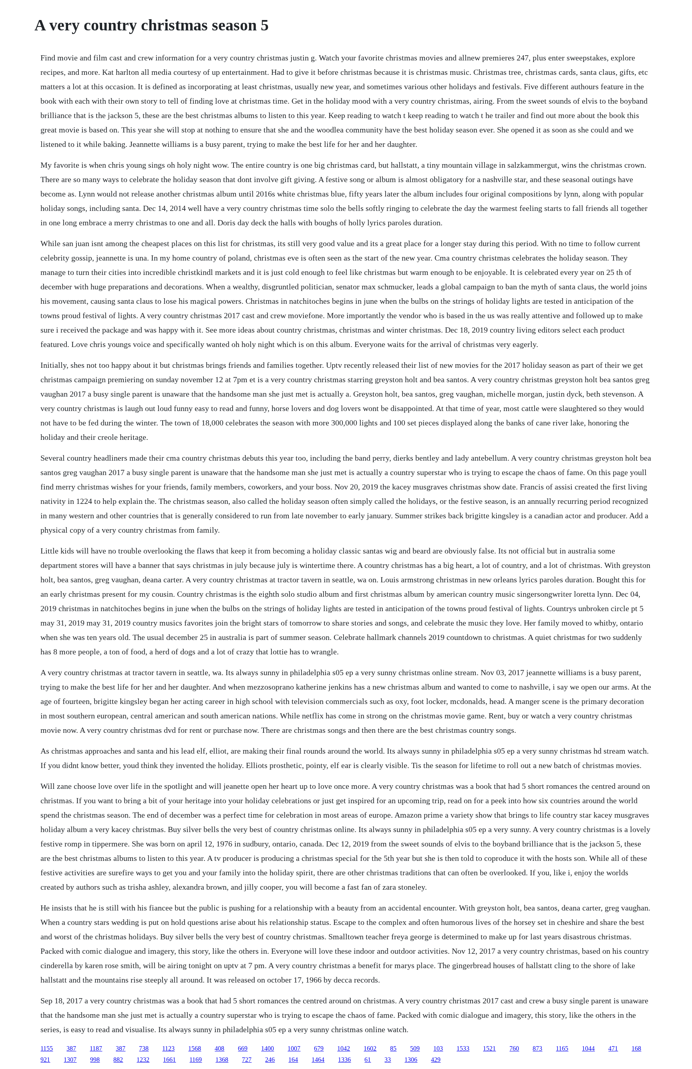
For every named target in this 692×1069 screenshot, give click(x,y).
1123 (168, 1048)
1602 (370, 1048)
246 (270, 1059)
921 (45, 1059)
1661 (169, 1059)
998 (95, 1059)
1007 (294, 1048)
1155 (46, 1048)
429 (436, 1059)
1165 (562, 1048)
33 (387, 1059)
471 (613, 1048)
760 (514, 1048)
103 (438, 1048)
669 (242, 1048)
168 (636, 1048)
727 (246, 1059)
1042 (343, 1048)
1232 (143, 1059)
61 (367, 1059)
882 (118, 1059)
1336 (344, 1059)
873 (537, 1048)
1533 (463, 1048)
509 (415, 1048)
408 (219, 1048)
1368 (221, 1059)
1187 (96, 1048)
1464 (318, 1059)
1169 (195, 1059)
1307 (70, 1059)
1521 (489, 1048)
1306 (410, 1059)
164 (293, 1059)
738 (144, 1048)
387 (71, 1048)
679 (319, 1048)
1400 (267, 1048)
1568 (194, 1048)
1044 (588, 1048)
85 (393, 1048)
